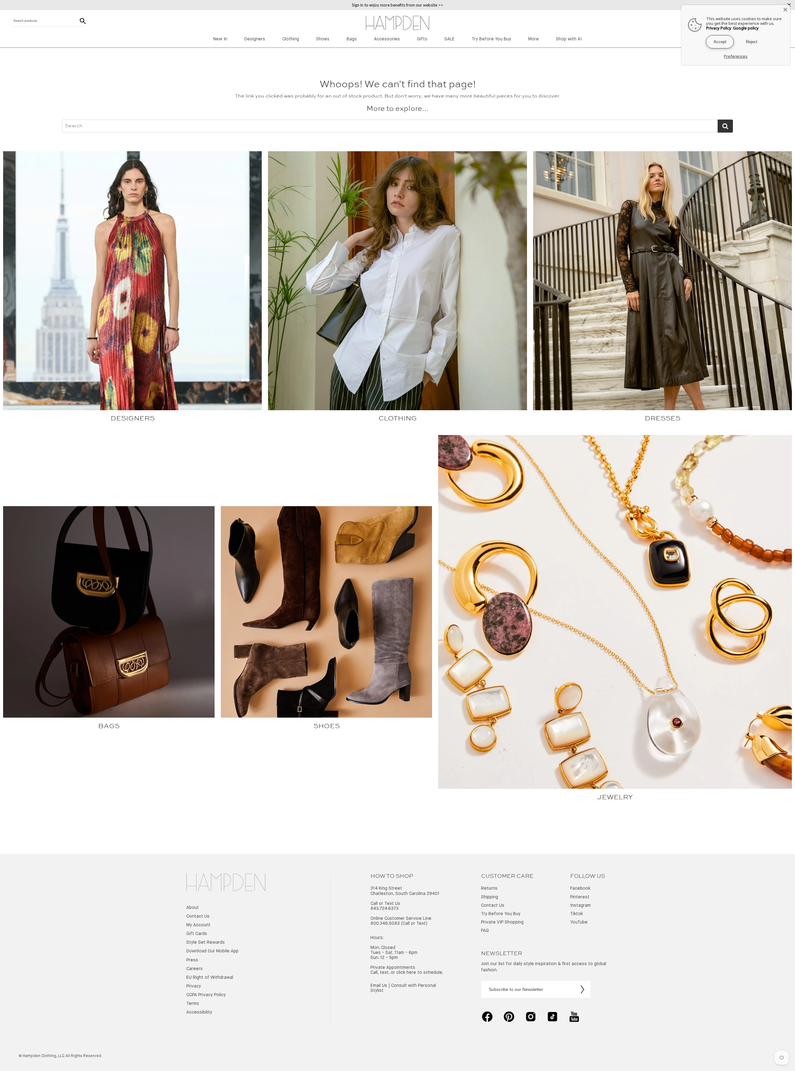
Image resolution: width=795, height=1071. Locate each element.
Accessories (387, 39)
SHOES (326, 726)
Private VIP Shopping (502, 922)
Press (192, 960)
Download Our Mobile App (212, 951)
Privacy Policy (718, 28)
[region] (397, 5)
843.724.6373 (384, 908)
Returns (489, 888)
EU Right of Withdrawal (209, 977)
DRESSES (662, 418)
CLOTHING (398, 418)
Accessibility (199, 1012)
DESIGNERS (133, 418)
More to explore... (397, 109)
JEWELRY (615, 797)
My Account (198, 925)
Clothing (290, 39)
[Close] (785, 10)
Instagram (580, 905)
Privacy (193, 986)
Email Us (378, 985)
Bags (352, 39)
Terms (192, 1003)
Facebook (580, 888)
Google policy (746, 28)
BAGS (109, 726)
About (192, 907)
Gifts (422, 39)
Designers (254, 39)
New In (220, 39)
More (533, 39)
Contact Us (198, 916)
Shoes (322, 39)
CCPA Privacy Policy (206, 995)
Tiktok (576, 914)
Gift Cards (196, 934)
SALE (449, 39)
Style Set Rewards (205, 942)
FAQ (485, 930)
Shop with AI (569, 39)
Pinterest (579, 897)
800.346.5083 (385, 923)
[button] (226, 883)
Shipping (489, 897)
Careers (194, 969)
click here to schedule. (419, 972)
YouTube (579, 922)
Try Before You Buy (491, 39)
